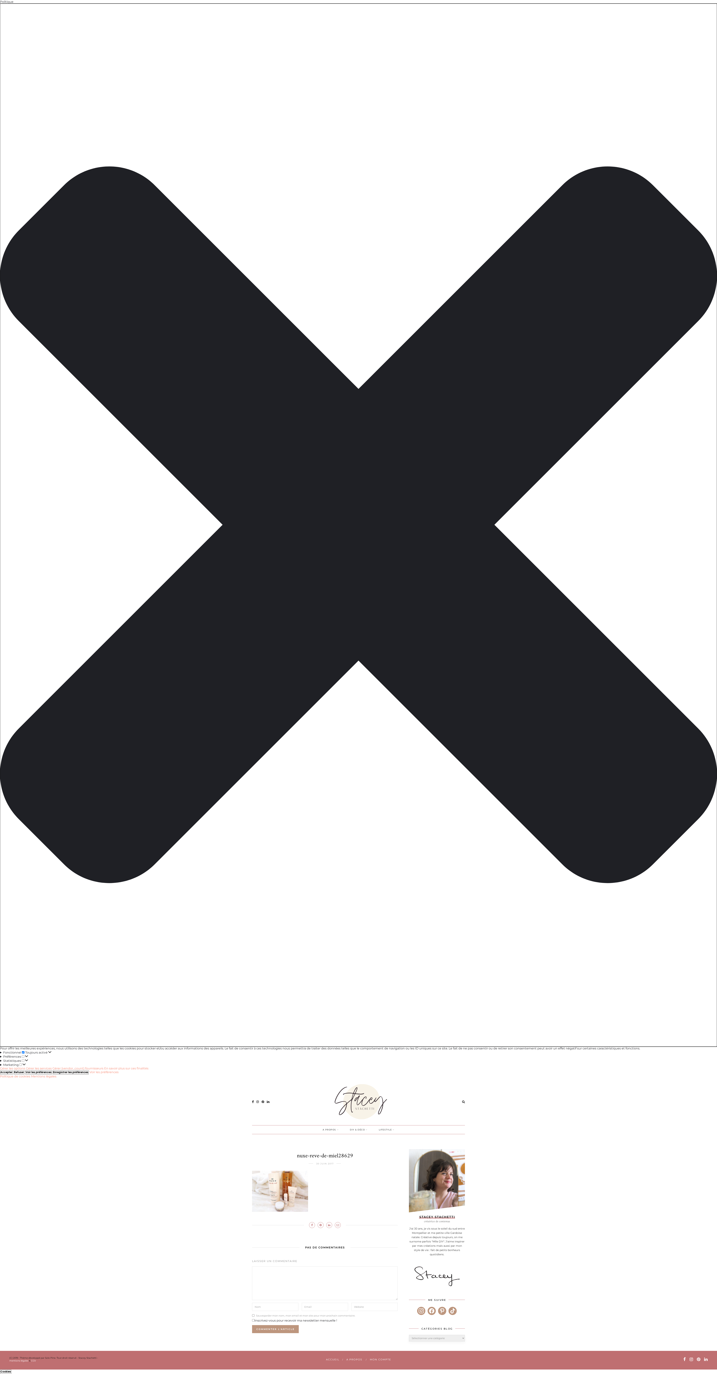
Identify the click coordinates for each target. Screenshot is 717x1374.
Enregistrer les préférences (70, 1072)
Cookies (5, 1371)
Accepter (6, 1072)
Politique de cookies (15, 1076)
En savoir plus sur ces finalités (126, 1068)
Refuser (19, 1072)
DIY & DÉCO (357, 1129)
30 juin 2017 (325, 1163)
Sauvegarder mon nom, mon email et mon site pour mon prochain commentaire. (305, 1315)
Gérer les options (12, 1068)
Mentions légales (43, 1076)
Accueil (332, 1359)
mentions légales (18, 1360)
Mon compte (380, 1359)
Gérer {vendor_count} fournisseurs (77, 1068)
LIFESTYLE (385, 1129)
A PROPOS (329, 1129)
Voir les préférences (39, 1072)
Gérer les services (39, 1068)
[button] (358, 525)
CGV (33, 1360)
